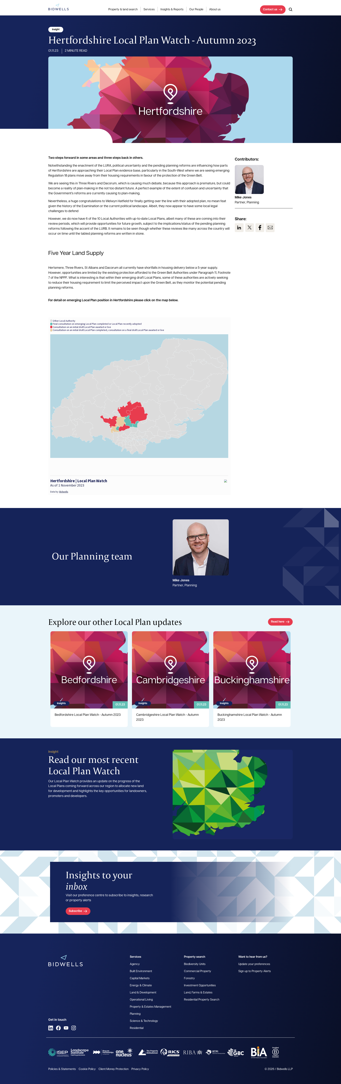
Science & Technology (144, 1021)
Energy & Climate (141, 985)
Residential (137, 1028)
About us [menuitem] (215, 9)
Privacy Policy (140, 1069)
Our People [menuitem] (196, 9)
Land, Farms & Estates (198, 992)
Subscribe (75, 911)
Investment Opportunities (200, 985)
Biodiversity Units (194, 964)
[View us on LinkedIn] (239, 227)
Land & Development (143, 992)
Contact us (270, 9)
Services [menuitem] (149, 9)
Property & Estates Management (150, 1006)
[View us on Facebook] (259, 227)
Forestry (189, 978)
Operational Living (141, 999)
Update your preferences (254, 964)
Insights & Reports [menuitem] (172, 9)
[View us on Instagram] (73, 1028)
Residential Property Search (201, 999)
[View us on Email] (270, 227)
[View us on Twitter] (249, 227)
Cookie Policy (87, 1069)
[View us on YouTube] (66, 1028)
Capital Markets (140, 978)
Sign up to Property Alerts (254, 971)
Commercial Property (197, 971)
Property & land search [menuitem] (123, 9)
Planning (135, 1014)
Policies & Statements (62, 1069)
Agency (135, 964)
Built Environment (141, 971)
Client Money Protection (114, 1069)
